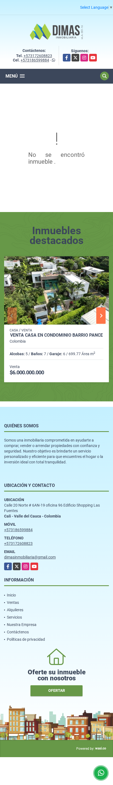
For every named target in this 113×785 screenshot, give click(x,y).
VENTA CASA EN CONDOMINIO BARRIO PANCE (56, 335)
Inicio (11, 595)
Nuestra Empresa (21, 624)
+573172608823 (38, 56)
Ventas (13, 602)
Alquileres (15, 610)
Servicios (14, 617)
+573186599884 (35, 60)
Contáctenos (18, 632)
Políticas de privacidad (26, 639)
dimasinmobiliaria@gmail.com (30, 557)
